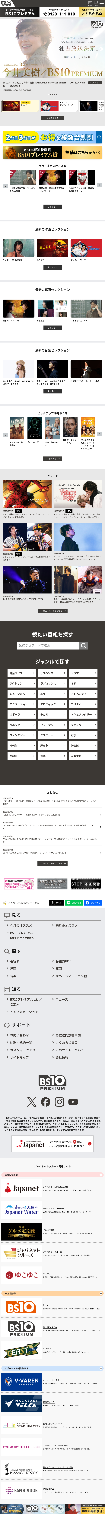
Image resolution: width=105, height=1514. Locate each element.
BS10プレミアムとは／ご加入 (26, 1001)
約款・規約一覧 (21, 1042)
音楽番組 (76, 756)
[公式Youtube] (73, 1102)
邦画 (59, 968)
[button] (3, 49)
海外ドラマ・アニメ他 (71, 976)
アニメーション (19, 704)
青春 (43, 756)
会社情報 (62, 1057)
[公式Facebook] (45, 1102)
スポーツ (15, 714)
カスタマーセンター (24, 1050)
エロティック (48, 704)
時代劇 (13, 746)
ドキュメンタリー (81, 714)
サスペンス (46, 673)
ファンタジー (17, 735)
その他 (44, 714)
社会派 (75, 746)
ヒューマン (46, 725)
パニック (15, 725)
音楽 (13, 976)
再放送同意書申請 (68, 1035)
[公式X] (32, 1102)
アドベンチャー (80, 694)
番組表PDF (63, 961)
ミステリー (46, 735)
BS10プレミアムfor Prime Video (22, 935)
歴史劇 (44, 746)
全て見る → (53, 206)
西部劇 (13, 756)
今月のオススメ (21, 925)
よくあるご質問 (67, 1042)
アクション (16, 683)
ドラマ (75, 673)
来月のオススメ (67, 925)
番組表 (15, 961)
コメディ (76, 704)
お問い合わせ (19, 1035)
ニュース (62, 999)
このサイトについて (70, 1050)
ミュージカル (17, 694)
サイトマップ (19, 1057)
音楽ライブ (16, 673)
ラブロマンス (48, 683)
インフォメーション (24, 1011)
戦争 (73, 735)
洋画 (13, 968)
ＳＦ (73, 683)
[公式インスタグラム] (59, 1102)
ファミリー (77, 725)
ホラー (44, 694)
